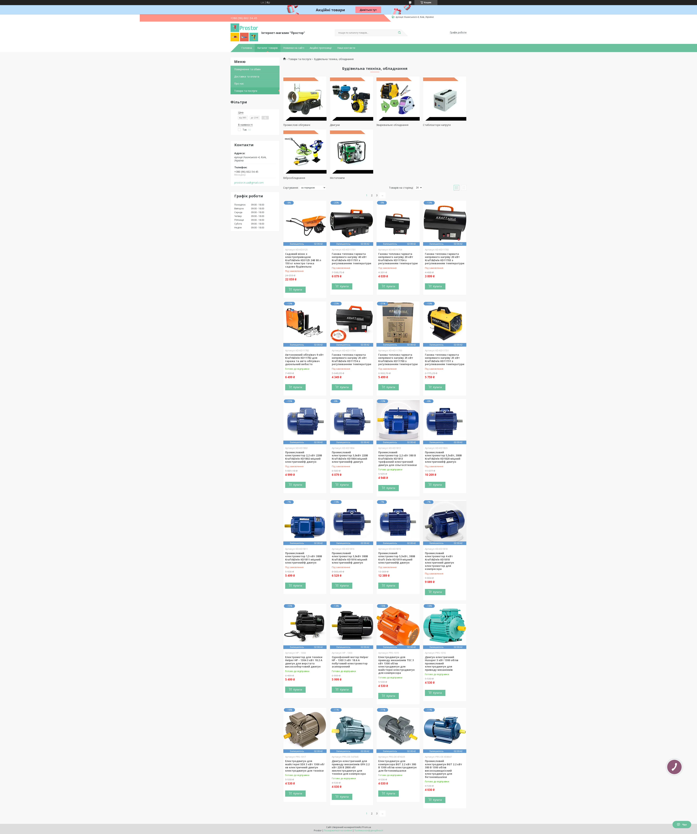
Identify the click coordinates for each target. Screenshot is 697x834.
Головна (246, 48)
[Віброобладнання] (305, 151)
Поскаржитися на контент (338, 830)
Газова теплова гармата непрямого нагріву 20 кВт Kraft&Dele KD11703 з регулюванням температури (444, 258)
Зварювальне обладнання (392, 125)
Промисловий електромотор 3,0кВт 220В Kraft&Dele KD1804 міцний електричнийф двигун (350, 457)
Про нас (239, 83)
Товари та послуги (245, 91)
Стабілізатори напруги (437, 125)
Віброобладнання (294, 178)
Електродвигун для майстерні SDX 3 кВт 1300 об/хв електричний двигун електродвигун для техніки (305, 765)
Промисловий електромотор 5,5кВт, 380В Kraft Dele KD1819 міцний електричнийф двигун (396, 557)
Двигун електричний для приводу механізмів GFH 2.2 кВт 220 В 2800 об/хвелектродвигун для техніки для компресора (351, 767)
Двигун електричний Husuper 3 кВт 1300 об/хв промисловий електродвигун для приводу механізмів (441, 663)
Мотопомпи (337, 178)
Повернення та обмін (247, 69)
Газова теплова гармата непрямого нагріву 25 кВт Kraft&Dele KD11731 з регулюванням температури (444, 359)
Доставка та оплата (246, 76)
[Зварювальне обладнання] (398, 99)
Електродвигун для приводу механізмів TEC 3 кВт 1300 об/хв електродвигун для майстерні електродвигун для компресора (396, 665)
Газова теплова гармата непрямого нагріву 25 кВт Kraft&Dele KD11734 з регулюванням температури (351, 359)
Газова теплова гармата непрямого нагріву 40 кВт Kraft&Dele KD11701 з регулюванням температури (351, 258)
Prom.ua (366, 827)
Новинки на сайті (293, 48)
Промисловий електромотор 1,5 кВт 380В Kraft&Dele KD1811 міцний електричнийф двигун (303, 557)
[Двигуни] (351, 99)
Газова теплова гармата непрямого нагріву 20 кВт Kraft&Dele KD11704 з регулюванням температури (398, 258)
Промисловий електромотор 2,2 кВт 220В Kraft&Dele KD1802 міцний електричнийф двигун (303, 457)
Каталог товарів (267, 48)
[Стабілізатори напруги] (444, 99)
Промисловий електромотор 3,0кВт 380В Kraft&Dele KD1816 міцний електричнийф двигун (350, 557)
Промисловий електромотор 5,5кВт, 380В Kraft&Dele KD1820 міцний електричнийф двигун (443, 457)
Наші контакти (346, 48)
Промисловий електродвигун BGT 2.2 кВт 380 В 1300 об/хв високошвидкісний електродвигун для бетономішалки (443, 769)
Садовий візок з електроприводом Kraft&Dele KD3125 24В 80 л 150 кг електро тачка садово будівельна (303, 260)
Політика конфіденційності (368, 830)
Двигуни (335, 125)
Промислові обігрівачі (296, 125)
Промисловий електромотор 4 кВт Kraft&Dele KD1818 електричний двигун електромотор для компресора (439, 561)
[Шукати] (399, 33)
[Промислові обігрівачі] (305, 99)
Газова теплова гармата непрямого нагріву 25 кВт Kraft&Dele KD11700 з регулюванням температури (398, 359)
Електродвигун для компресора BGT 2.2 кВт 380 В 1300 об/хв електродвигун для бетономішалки (397, 765)
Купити (297, 289)
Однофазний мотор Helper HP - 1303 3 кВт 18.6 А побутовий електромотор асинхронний (350, 661)
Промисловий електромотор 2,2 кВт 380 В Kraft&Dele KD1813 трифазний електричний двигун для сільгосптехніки (397, 459)
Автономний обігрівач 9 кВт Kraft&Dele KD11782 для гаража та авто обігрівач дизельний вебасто (304, 359)
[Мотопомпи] (351, 151)
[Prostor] (244, 32)
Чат (684, 824)
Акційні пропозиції (321, 48)
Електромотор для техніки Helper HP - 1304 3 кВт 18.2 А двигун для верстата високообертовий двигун (303, 661)
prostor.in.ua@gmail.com (249, 182)
